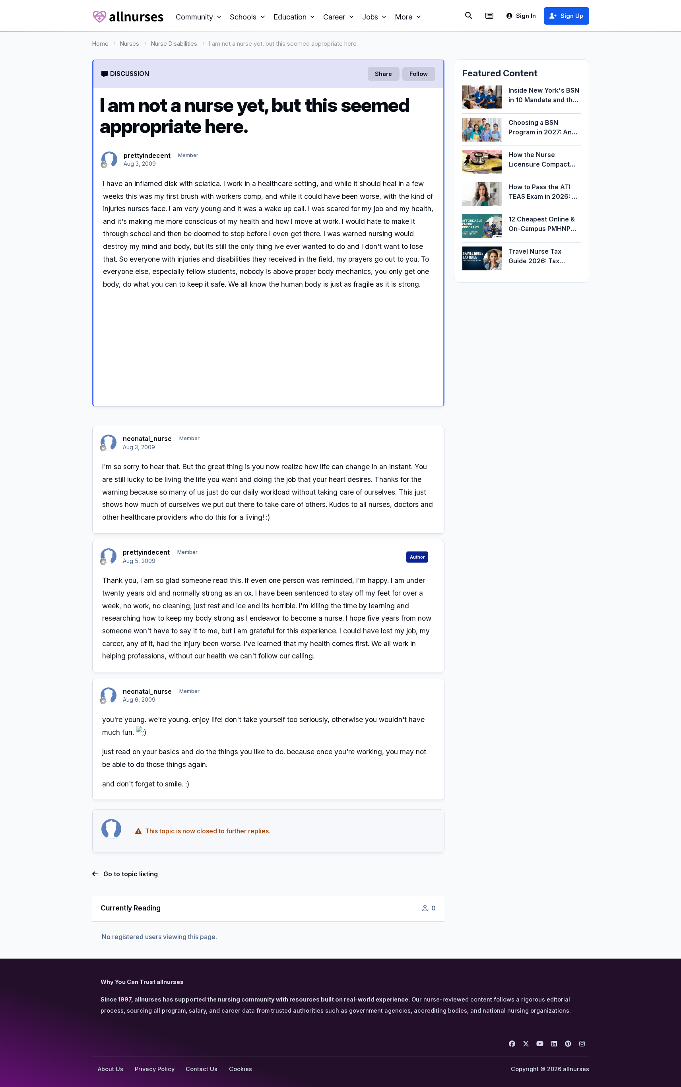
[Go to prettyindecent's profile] (109, 159)
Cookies (240, 1069)
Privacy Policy (155, 1069)
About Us (110, 1069)
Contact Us (201, 1069)
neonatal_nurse (147, 439)
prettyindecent (147, 155)
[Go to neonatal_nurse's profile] (108, 442)
